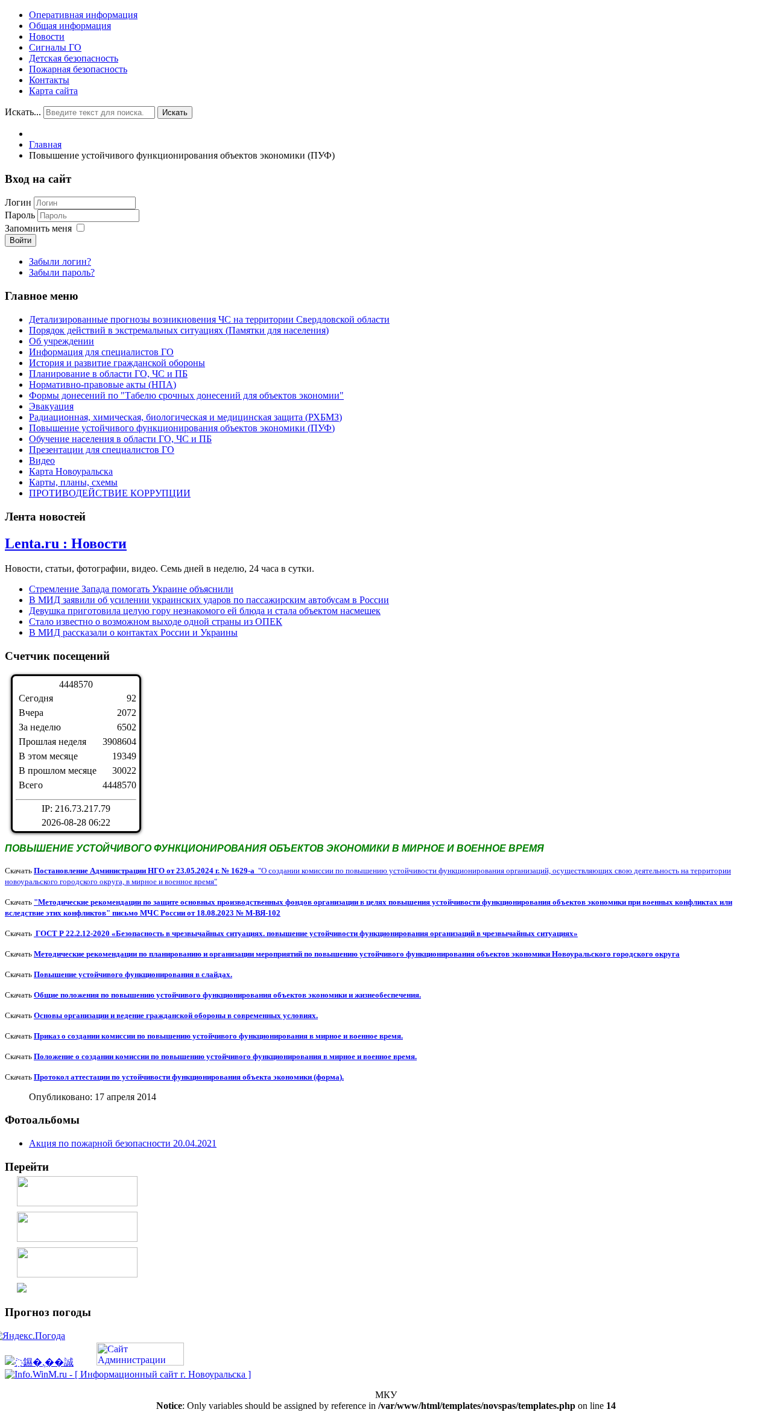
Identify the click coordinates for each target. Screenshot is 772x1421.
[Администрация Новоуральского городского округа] (22, 1289)
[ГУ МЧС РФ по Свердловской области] (77, 1238)
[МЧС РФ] (77, 1203)
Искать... (23, 112)
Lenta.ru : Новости (66, 543)
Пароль (21, 215)
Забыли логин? (60, 261)
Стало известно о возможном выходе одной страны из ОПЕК (155, 621)
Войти (20, 240)
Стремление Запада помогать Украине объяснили (131, 589)
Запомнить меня (38, 228)
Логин (18, 202)
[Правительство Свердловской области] (77, 1274)
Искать (175, 112)
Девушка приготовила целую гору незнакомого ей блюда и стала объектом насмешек (205, 611)
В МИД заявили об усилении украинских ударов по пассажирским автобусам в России (209, 600)
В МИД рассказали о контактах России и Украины (133, 632)
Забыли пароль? (62, 272)
